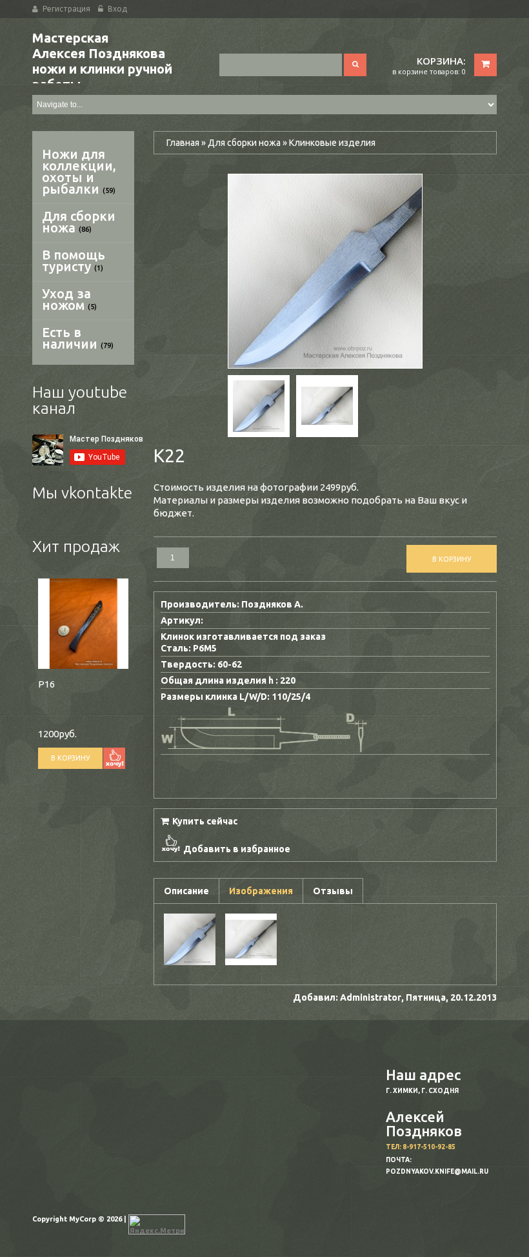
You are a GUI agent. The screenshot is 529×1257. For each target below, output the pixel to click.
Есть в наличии (78, 338)
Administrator (370, 997)
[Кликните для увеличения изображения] (325, 271)
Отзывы (333, 891)
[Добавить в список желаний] (114, 758)
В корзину (70, 758)
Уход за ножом (69, 299)
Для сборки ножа (78, 222)
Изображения (261, 891)
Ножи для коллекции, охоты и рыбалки (79, 171)
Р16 (46, 684)
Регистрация (66, 9)
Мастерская (102, 61)
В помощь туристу (73, 260)
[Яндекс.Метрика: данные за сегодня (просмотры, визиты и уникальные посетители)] (156, 1224)
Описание (186, 891)
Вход (117, 9)
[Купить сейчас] (199, 820)
